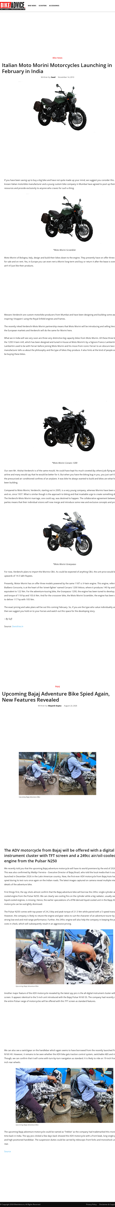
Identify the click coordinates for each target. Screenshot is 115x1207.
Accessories (54, 5)
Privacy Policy (91, 1204)
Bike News (32, 5)
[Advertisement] (57, 30)
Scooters (43, 5)
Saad (53, 77)
